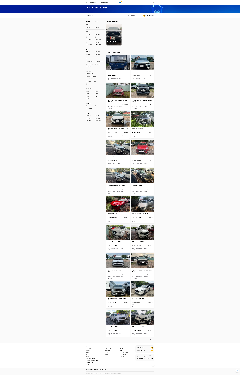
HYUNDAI (98, 34)
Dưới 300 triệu (90, 61)
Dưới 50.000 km (90, 73)
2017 (97, 96)
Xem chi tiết (88, 10)
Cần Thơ (98, 54)
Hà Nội (88, 54)
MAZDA (97, 42)
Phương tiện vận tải (103, 2)
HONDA (88, 37)
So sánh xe (126, 75)
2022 (88, 91)
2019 (97, 93)
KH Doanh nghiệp (89, 362)
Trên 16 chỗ (89, 108)
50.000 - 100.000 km (91, 76)
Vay (86, 354)
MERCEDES (89, 44)
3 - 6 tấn (88, 118)
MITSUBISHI (98, 44)
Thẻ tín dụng (88, 348)
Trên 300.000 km (90, 84)
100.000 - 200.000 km (91, 78)
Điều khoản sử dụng (124, 352)
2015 (88, 98)
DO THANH (98, 39)
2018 (88, 96)
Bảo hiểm (87, 356)
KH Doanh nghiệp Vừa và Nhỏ (92, 360)
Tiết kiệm (87, 352)
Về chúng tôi (108, 348)
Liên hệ (121, 348)
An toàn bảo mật (123, 354)
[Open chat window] (237, 371)
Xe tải (97, 27)
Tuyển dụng (107, 352)
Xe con (88, 27)
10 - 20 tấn (89, 120)
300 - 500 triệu (99, 61)
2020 (88, 93)
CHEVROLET (89, 39)
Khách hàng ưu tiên (90, 364)
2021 (97, 91)
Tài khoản (88, 350)
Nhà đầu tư (107, 350)
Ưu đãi (106, 354)
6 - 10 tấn (98, 118)
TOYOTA (89, 34)
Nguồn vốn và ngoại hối (90, 358)
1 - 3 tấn (98, 115)
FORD (88, 42)
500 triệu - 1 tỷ (90, 64)
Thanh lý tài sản (92, 2)
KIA (97, 37)
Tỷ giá (121, 350)
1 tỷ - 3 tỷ (98, 64)
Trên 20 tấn (98, 120)
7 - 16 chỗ (98, 106)
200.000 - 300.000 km (91, 81)
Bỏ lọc (96, 21)
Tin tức (106, 356)
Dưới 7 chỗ (89, 106)
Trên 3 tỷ (89, 66)
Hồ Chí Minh (98, 51)
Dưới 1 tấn (89, 115)
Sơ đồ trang (122, 356)
